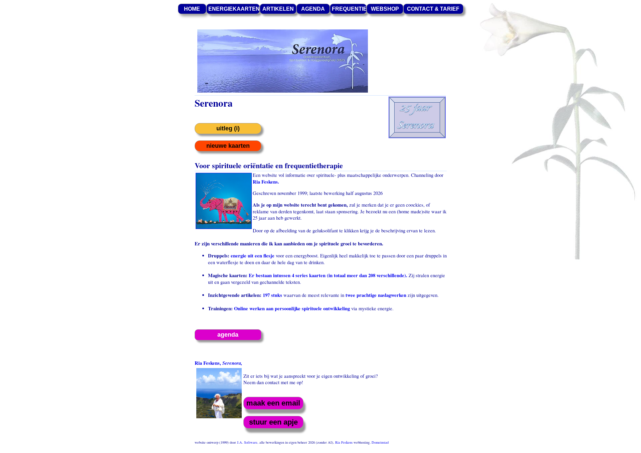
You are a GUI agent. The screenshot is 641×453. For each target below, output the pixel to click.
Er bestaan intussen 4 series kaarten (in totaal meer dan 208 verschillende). (328, 275)
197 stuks (272, 295)
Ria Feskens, (218, 362)
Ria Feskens (344, 442)
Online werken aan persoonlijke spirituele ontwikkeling (291, 308)
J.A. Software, (248, 442)
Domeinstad (380, 442)
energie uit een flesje (252, 255)
